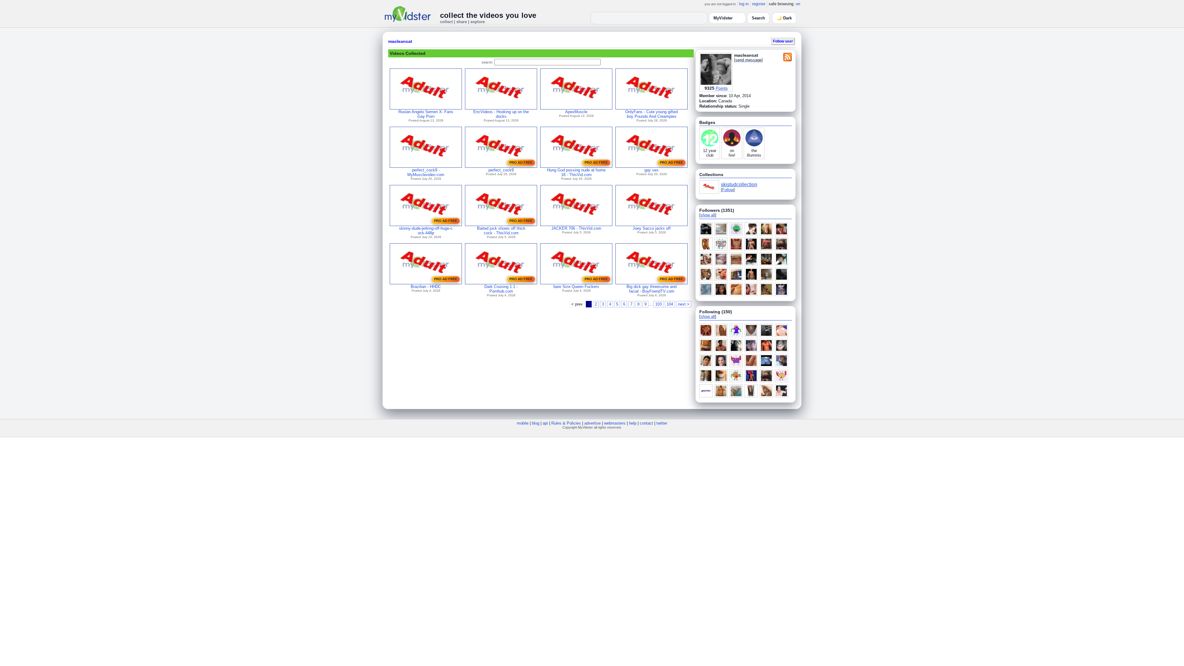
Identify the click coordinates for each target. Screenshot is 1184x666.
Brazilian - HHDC (426, 286)
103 (658, 304)
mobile (522, 423)
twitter (661, 423)
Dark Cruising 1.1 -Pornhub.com (501, 289)
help (632, 423)
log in (744, 4)
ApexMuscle (576, 111)
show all (708, 215)
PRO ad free (520, 162)
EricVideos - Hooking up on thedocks (501, 114)
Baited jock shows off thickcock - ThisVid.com (501, 230)
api (545, 423)
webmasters (615, 423)
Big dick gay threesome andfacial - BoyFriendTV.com (651, 289)
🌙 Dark (784, 18)
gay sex (651, 170)
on (798, 4)
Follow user (783, 41)
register (758, 4)
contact (646, 423)
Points (722, 88)
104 (670, 304)
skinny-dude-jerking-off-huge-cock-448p (426, 230)
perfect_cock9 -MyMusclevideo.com (425, 172)
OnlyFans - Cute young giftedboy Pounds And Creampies (651, 114)
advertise (592, 423)
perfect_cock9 (501, 170)
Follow (728, 189)
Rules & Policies (566, 423)
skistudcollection (739, 184)
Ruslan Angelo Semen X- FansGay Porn (425, 114)
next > (683, 304)
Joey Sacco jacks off (652, 228)
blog (535, 423)
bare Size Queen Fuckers (576, 286)
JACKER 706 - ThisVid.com (576, 228)
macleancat (400, 41)
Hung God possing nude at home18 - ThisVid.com (576, 172)
